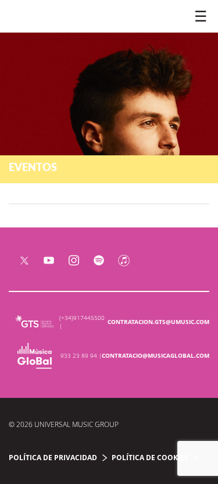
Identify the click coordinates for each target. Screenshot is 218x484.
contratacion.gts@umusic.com (158, 322)
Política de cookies (150, 457)
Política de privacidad (53, 457)
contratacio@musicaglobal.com (155, 355)
